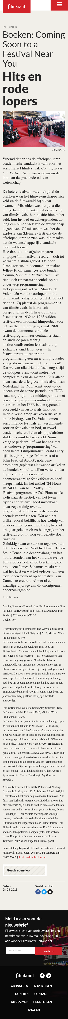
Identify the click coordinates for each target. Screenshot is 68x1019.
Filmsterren (42, 1001)
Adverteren (43, 986)
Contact (41, 993)
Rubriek (10, 27)
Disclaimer (19, 1001)
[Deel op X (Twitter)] (44, 891)
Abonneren (19, 986)
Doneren (22, 993)
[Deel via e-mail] (50, 891)
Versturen (48, 951)
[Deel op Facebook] (38, 891)
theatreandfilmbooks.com (32, 857)
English (34, 1009)
